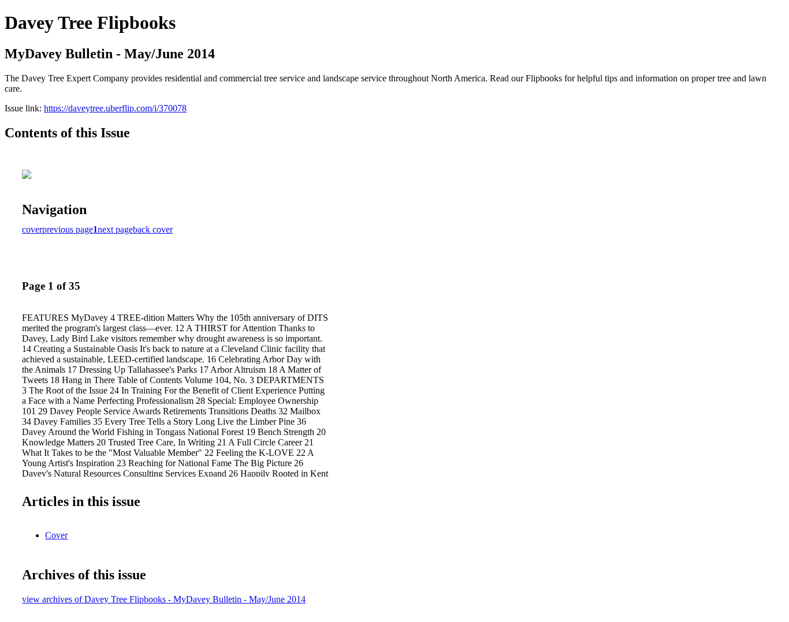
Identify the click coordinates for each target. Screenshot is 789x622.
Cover (56, 535)
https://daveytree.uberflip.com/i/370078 (115, 108)
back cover (153, 229)
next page (115, 229)
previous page (67, 229)
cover (32, 229)
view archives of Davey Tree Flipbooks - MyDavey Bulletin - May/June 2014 (164, 599)
